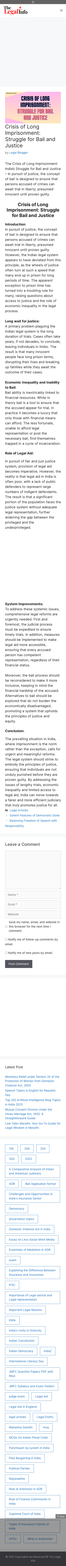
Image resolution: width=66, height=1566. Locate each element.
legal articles (17, 1417)
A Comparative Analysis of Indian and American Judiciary (31, 1171)
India (12, 1320)
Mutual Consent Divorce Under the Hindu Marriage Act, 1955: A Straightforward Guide (28, 1114)
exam (12, 1260)
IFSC (12, 1285)
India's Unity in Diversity (25, 1330)
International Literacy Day (26, 1361)
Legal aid (41, 1396)
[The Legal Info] (15, 10)
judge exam (17, 1396)
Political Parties (19, 1468)
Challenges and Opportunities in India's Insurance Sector (31, 1196)
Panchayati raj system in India (29, 1448)
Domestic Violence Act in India (29, 1229)
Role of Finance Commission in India (30, 1501)
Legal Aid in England (23, 1406)
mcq (46, 1427)
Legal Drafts (45, 1417)
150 (11, 1148)
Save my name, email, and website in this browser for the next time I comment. (34, 926)
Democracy (16, 1208)
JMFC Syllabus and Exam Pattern (31, 1386)
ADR (12, 1184)
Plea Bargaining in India (25, 1458)
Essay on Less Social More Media (31, 1239)
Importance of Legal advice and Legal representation (30, 1297)
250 (43, 1148)
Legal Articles (19, 810)
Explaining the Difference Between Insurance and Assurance (32, 1272)
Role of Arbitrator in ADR (25, 1489)
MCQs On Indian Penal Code (28, 1437)
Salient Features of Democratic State (35, 815)
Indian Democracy (21, 1351)
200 (27, 1148)
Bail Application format (40, 1184)
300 (12, 1159)
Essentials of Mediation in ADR (30, 1249)
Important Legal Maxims (25, 1310)
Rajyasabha (17, 1478)
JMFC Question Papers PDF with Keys (31, 1374)
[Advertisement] (33, 50)
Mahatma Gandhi (20, 1427)
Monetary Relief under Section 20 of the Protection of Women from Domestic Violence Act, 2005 (32, 1081)
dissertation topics (21, 1219)
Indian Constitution (22, 1340)
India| (47, 1351)
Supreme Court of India (25, 1514)
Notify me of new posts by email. (30, 953)
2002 (28, 1159)
